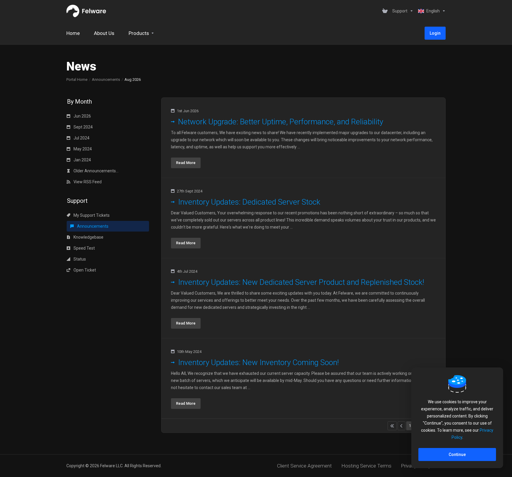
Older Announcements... (96, 170)
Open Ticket (84, 270)
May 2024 (82, 149)
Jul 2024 (81, 138)
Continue (457, 454)
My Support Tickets (91, 215)
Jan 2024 (82, 160)
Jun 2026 (82, 116)
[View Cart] (385, 11)
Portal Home (76, 79)
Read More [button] (186, 162)
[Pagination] (392, 425)
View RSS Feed (87, 181)
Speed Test (84, 248)
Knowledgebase (88, 237)
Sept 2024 (83, 127)
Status (79, 259)
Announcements (106, 79)
